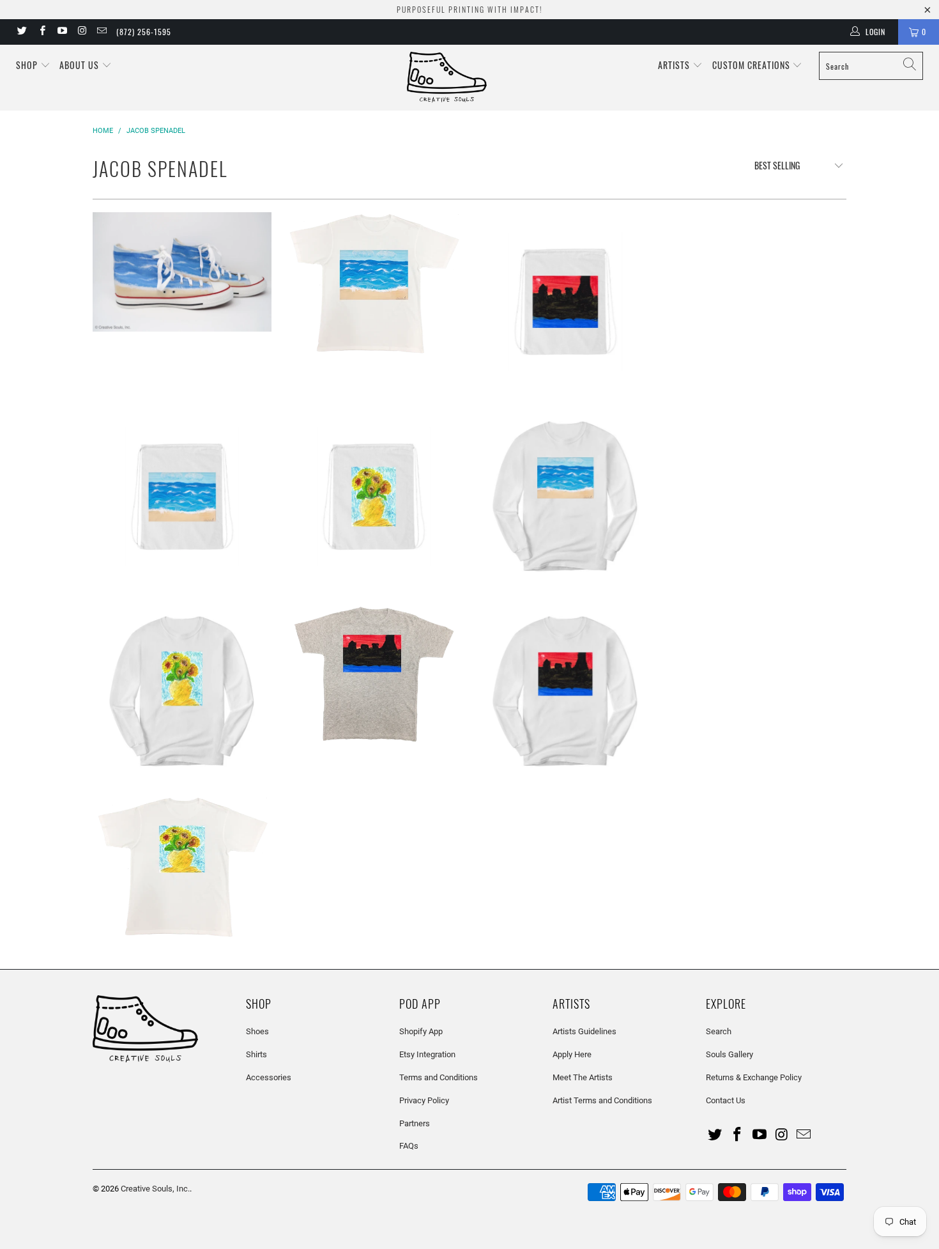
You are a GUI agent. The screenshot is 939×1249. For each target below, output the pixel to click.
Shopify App (421, 1031)
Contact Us (725, 1100)
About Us (80, 65)
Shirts (256, 1054)
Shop (27, 65)
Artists (675, 65)
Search (718, 1031)
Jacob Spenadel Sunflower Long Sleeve (182, 691)
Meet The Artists (583, 1077)
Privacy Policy (424, 1100)
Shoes (257, 1031)
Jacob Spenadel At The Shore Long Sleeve (565, 496)
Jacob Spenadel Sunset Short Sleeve (373, 674)
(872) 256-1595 (143, 31)
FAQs (408, 1146)
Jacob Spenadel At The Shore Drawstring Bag (182, 496)
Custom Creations (752, 65)
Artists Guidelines (584, 1031)
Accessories (268, 1077)
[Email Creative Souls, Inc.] (101, 31)
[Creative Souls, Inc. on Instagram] (81, 31)
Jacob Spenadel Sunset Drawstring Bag (565, 301)
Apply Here (572, 1054)
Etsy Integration (427, 1054)
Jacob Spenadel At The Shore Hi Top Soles (182, 272)
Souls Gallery (729, 1054)
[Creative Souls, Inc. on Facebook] (41, 31)
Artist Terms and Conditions (602, 1100)
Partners (414, 1123)
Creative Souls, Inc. (155, 1188)
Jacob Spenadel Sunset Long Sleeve (565, 691)
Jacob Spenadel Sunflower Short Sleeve (182, 868)
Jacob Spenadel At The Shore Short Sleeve (373, 284)
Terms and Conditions (438, 1077)
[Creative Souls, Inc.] (475, 78)
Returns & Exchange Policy (754, 1077)
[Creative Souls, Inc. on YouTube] (61, 31)
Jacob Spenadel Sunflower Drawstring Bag (373, 496)
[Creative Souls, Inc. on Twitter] (21, 31)
